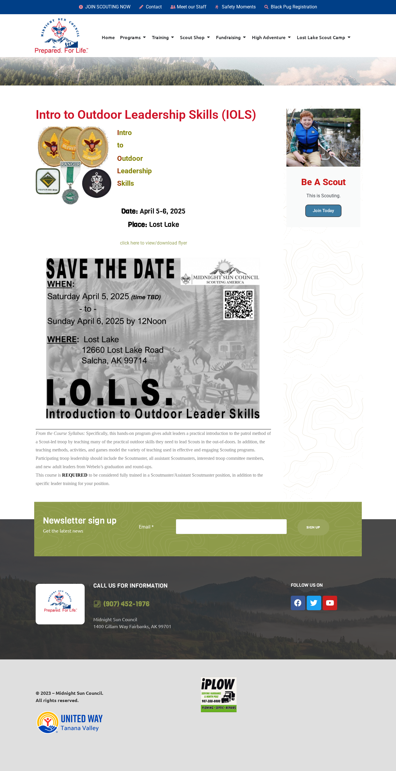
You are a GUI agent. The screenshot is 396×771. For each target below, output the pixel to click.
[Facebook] (298, 603)
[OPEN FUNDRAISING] (244, 37)
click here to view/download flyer (153, 243)
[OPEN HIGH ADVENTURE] (289, 37)
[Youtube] (330, 603)
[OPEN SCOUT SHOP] (208, 37)
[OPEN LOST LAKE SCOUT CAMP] (349, 37)
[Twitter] (314, 603)
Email (146, 527)
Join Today (323, 210)
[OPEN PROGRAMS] (144, 37)
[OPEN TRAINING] (172, 37)
